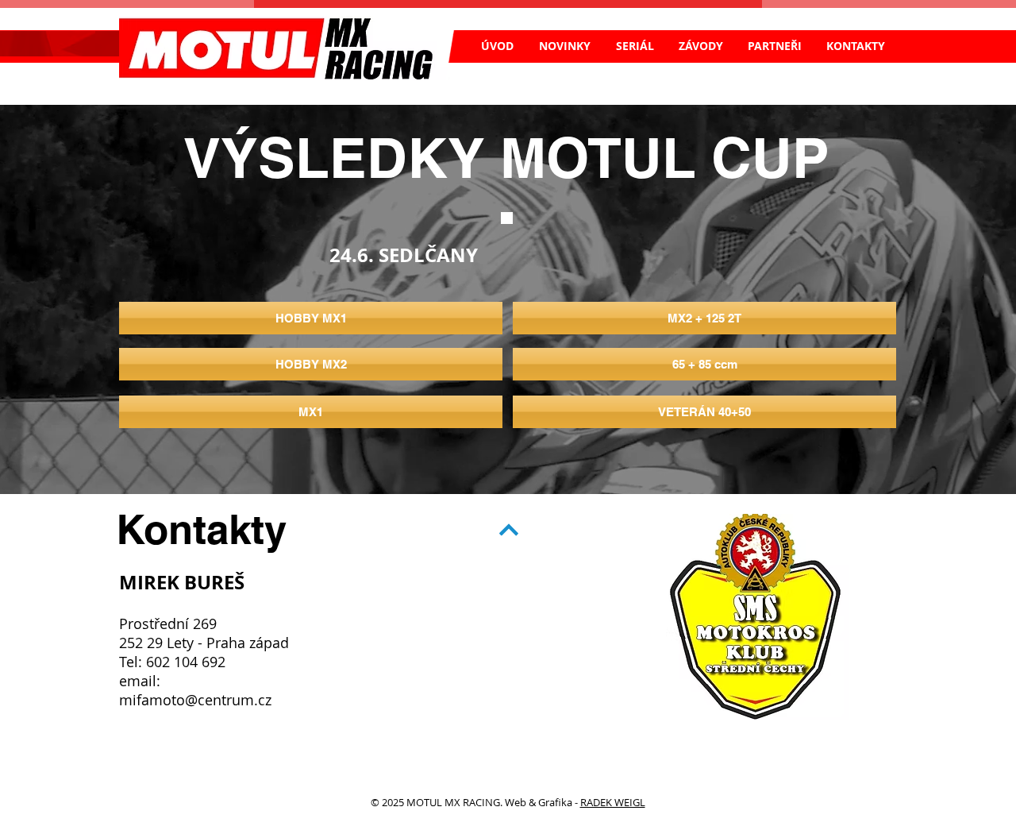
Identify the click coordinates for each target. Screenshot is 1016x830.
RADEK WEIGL (612, 802)
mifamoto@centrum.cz (195, 699)
